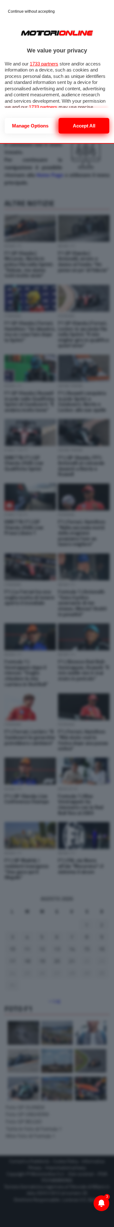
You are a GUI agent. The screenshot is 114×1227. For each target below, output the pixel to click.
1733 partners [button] (44, 63)
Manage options (30, 125)
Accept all (84, 125)
